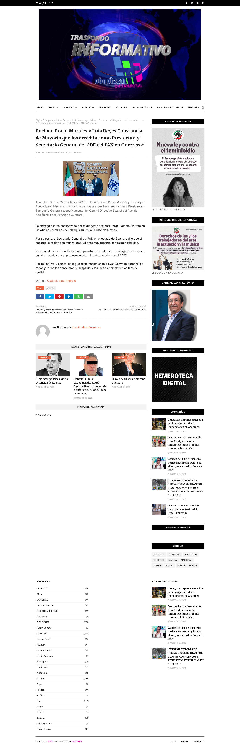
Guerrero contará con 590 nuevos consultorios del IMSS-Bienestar (184, 509)
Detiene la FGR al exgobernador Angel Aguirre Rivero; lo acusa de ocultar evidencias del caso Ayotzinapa (90, 386)
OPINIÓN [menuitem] (53, 107)
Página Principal (43, 120)
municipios (62, 661)
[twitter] (192, 3)
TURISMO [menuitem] (193, 107)
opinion (169, 565)
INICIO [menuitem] (39, 107)
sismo (62, 706)
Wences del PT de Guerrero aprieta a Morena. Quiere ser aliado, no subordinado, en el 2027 (185, 464)
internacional (62, 639)
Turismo (62, 717)
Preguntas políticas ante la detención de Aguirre (52, 381)
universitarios (62, 729)
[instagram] (198, 3)
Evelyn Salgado (62, 627)
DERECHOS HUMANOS (62, 611)
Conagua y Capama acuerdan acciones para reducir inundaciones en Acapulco (185, 423)
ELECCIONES (191, 554)
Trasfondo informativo (51, 152)
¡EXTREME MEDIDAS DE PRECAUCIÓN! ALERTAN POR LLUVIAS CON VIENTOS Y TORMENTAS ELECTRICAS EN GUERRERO (186, 488)
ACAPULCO (159, 554)
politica (57, 120)
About (184, 741)
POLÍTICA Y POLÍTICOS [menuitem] (170, 107)
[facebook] (186, 3)
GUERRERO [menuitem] (105, 107)
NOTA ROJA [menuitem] (70, 107)
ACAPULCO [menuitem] (87, 107)
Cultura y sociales (62, 605)
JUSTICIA (172, 560)
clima (62, 594)
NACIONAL (186, 560)
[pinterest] (202, 3)
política (62, 695)
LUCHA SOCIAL (62, 650)
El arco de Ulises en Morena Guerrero (128, 381)
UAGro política (62, 723)
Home (174, 741)
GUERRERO (158, 560)
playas (62, 684)
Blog (50, 741)
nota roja (62, 672)
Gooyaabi (77, 741)
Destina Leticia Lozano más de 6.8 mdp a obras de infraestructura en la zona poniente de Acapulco (184, 443)
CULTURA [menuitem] (121, 107)
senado (193, 565)
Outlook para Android (61, 280)
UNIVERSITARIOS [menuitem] (142, 107)
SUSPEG (157, 565)
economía (62, 616)
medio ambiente (62, 656)
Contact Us (198, 741)
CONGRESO (174, 554)
